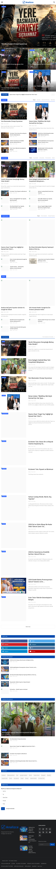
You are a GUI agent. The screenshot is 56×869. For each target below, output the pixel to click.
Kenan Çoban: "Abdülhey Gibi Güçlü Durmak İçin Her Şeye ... (39, 122)
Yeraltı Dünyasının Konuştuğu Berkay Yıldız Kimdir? (12, 180)
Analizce (3, 775)
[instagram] (49, 829)
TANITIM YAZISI (5, 216)
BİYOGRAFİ (4, 158)
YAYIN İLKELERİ (28, 866)
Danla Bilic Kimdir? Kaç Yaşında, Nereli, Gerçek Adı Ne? (45, 199)
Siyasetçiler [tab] (35, 158)
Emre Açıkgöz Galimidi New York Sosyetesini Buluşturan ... (39, 180)
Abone (52, 844)
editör (2, 46)
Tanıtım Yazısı (36, 775)
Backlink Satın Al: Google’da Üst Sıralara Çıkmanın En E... (17, 320)
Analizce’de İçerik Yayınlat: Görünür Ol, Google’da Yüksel (13, 308)
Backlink (49, 775)
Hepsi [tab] (34, 100)
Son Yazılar (5, 337)
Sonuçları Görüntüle (10, 808)
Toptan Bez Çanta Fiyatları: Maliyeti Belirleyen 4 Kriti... (46, 260)
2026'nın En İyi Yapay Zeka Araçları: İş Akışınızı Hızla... (22, 660)
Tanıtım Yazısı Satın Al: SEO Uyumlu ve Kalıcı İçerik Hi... (18, 327)
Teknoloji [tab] (53, 100)
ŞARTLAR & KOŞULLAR (18, 866)
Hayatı (22, 778)
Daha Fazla (28, 626)
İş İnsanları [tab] (42, 158)
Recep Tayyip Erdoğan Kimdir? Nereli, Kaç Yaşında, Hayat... (45, 206)
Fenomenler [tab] (48, 158)
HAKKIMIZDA (43, 863)
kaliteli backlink (33, 778)
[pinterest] (46, 829)
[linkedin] (39, 832)
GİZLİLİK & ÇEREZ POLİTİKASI (7, 866)
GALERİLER (34, 866)
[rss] (39, 835)
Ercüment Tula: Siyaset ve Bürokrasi (18, 94)
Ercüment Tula (41, 778)
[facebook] (39, 829)
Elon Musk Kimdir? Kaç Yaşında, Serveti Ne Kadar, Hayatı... (17, 206)
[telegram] (46, 832)
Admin (2, 89)
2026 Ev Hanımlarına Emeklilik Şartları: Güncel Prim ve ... (17, 141)
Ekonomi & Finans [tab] (46, 100)
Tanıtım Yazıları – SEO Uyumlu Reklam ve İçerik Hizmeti (17, 267)
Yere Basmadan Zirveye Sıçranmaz (12, 121)
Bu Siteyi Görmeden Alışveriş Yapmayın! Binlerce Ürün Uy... (41, 248)
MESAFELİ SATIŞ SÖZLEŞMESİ (33, 863)
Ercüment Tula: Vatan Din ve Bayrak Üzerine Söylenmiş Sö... (18, 134)
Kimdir (30, 775)
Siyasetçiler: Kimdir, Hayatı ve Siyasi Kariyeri (20, 682)
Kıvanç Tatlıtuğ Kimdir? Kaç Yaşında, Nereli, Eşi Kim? (18, 199)
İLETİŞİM (13, 863)
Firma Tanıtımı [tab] (44, 216)
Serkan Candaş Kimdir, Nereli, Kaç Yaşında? (45, 192)
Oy (3, 808)
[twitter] (43, 829)
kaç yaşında (16, 778)
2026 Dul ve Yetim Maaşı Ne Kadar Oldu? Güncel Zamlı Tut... (46, 134)
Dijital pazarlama (10, 775)
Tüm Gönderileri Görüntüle (48, 337)
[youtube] (49, 832)
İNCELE (3, 276)
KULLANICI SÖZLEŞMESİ (21, 863)
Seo (17, 775)
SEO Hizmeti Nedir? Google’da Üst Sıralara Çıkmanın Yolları (39, 308)
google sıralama (23, 775)
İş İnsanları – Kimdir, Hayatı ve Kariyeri (18, 689)
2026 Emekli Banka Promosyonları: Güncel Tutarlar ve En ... (46, 141)
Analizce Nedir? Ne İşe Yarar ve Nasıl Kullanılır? (46, 320)
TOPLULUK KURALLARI (5, 863)
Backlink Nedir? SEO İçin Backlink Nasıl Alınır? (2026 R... (45, 148)
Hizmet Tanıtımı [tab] (51, 216)
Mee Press (40, 866)
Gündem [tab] (38, 100)
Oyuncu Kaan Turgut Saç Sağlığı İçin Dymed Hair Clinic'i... (12, 248)
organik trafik (4, 778)
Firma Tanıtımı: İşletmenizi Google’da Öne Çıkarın (18, 260)
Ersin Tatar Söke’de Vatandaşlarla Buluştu (18, 148)
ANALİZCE (4, 100)
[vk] (43, 832)
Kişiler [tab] (53, 158)
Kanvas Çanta (40, 262)
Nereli (10, 778)
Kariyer (26, 778)
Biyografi (43, 775)
